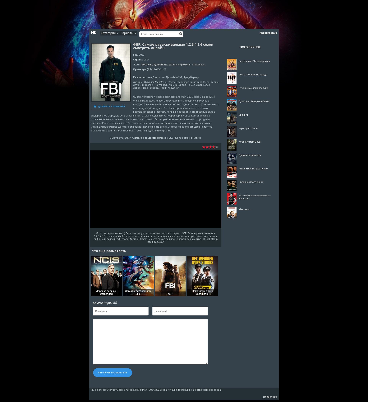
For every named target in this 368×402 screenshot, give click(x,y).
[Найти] (180, 34)
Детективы (160, 64)
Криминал (185, 64)
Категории (108, 33)
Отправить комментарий (112, 372)
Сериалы (127, 33)
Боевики (147, 64)
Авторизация (268, 32)
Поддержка (270, 396)
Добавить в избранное (111, 106)
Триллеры (199, 64)
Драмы (173, 64)
